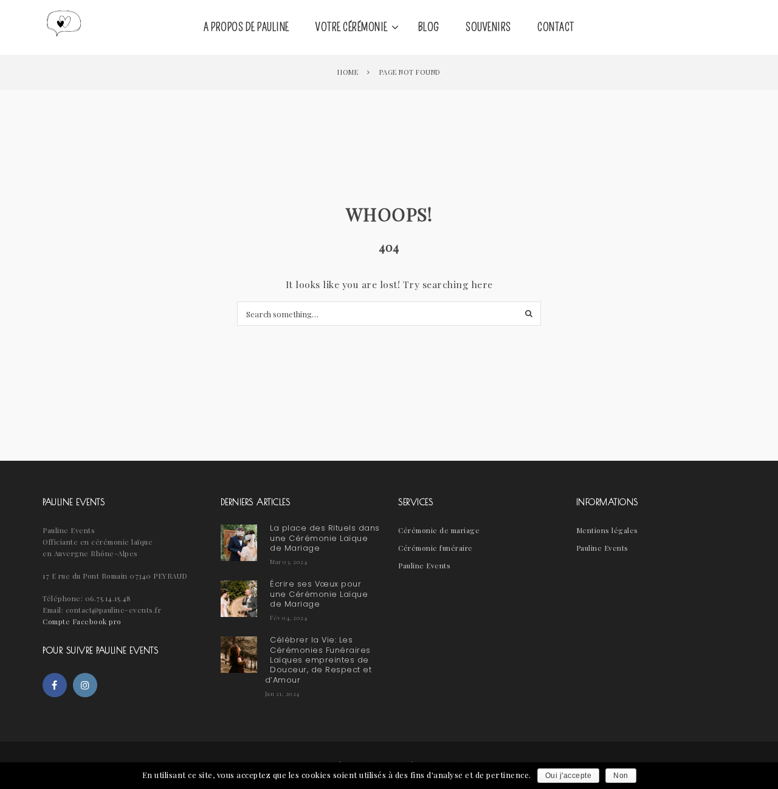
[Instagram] (85, 685)
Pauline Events (424, 565)
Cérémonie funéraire (435, 548)
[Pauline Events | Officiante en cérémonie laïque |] (64, 27)
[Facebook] (55, 685)
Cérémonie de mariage (439, 530)
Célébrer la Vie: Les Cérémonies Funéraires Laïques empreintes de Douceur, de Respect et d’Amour (318, 660)
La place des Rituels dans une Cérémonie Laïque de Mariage (325, 538)
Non (620, 775)
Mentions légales (607, 530)
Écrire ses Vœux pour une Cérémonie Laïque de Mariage (319, 594)
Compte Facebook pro (82, 621)
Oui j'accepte (568, 775)
